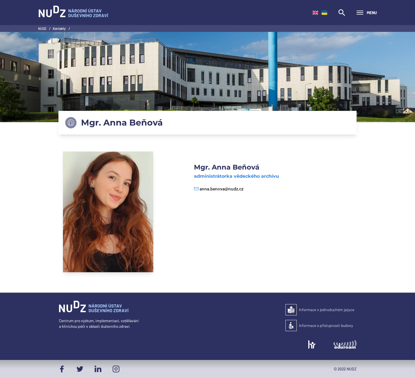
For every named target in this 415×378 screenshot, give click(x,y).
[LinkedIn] (98, 369)
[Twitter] (80, 369)
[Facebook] (61, 369)
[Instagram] (116, 369)
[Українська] (324, 12)
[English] (315, 12)
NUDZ (42, 28)
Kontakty (59, 28)
